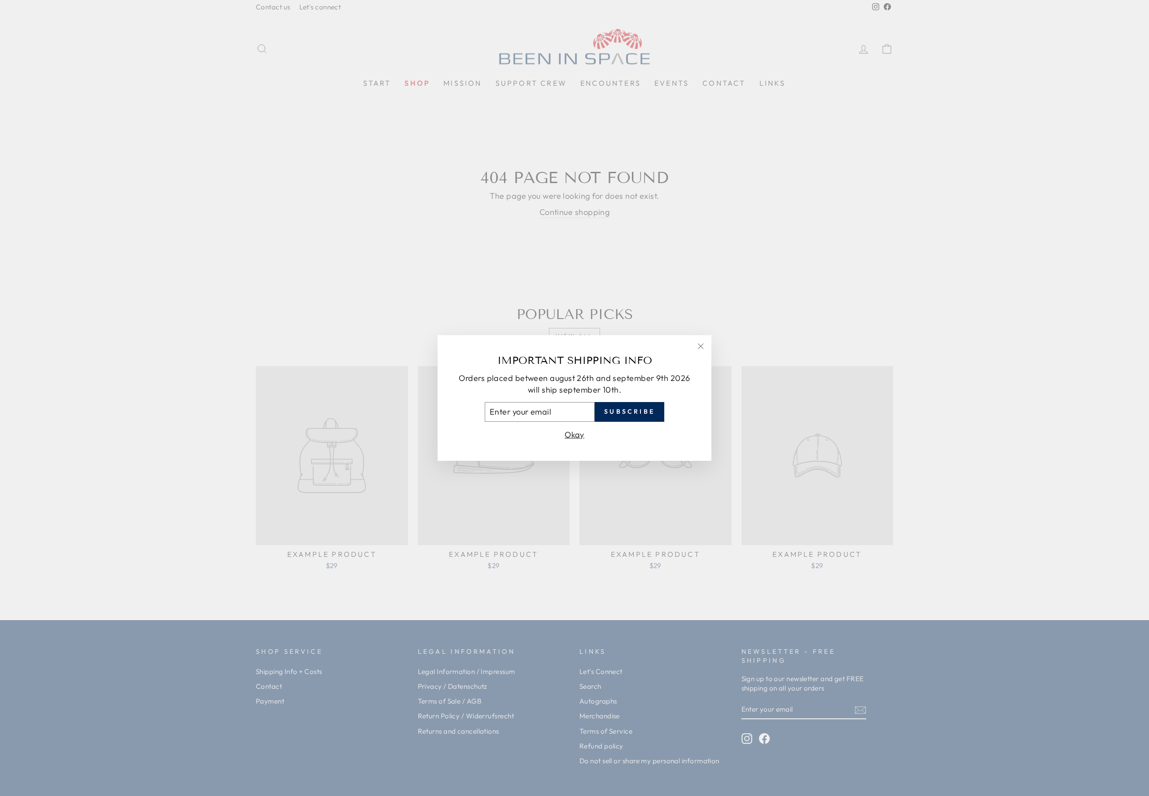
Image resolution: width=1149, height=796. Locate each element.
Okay (574, 434)
